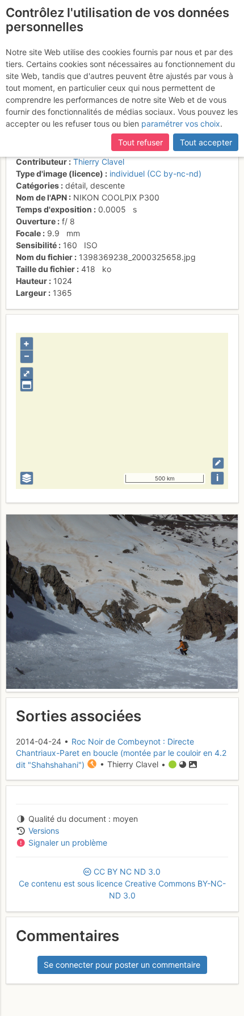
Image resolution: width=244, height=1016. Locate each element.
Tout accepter (206, 142)
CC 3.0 (122, 883)
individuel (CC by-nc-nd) (155, 173)
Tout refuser (140, 142)
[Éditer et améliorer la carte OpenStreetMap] (218, 463)
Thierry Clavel (98, 161)
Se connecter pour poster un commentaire (122, 964)
